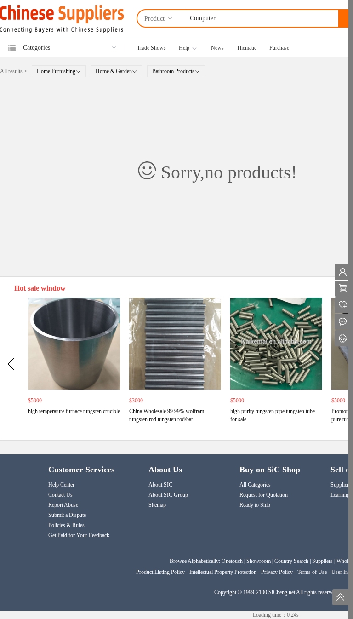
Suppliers (322, 561)
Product (155, 18)
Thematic (246, 48)
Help (184, 48)
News (217, 48)
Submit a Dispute (67, 515)
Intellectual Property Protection (222, 572)
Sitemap (157, 505)
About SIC (160, 484)
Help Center (61, 484)
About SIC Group (168, 495)
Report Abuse (63, 505)
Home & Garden (114, 71)
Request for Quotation (263, 495)
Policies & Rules (66, 525)
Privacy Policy (277, 572)
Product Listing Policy (161, 572)
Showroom (258, 561)
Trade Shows (151, 48)
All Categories (255, 484)
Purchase (279, 48)
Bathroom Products (173, 71)
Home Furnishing (56, 71)
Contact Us (60, 495)
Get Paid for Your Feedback (78, 535)
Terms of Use (312, 572)
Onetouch (232, 561)
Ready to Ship (254, 505)
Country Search (291, 561)
